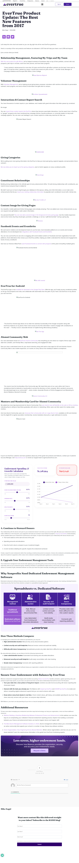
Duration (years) (9, 515)
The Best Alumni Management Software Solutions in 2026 (21, 724)
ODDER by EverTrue (61, 689)
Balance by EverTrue (43, 679)
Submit (39, 844)
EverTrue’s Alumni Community (29, 340)
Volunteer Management (11, 84)
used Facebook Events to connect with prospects (36, 244)
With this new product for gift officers (12, 61)
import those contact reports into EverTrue (18, 111)
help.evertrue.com (20, 457)
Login (66, 779)
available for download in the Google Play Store (30, 289)
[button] (4, 37)
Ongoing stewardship (61, 533)
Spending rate (8, 498)
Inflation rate (8, 507)
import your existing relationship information (30, 192)
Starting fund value (10, 480)
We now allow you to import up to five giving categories (17, 167)
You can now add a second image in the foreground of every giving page (36, 215)
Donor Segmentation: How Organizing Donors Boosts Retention (23, 730)
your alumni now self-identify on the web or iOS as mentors (60, 405)
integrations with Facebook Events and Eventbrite (37, 232)
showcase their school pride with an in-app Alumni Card (41, 413)
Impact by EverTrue (46, 689)
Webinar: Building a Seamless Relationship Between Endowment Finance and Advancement (31, 715)
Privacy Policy (39, 841)
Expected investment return (12, 490)
